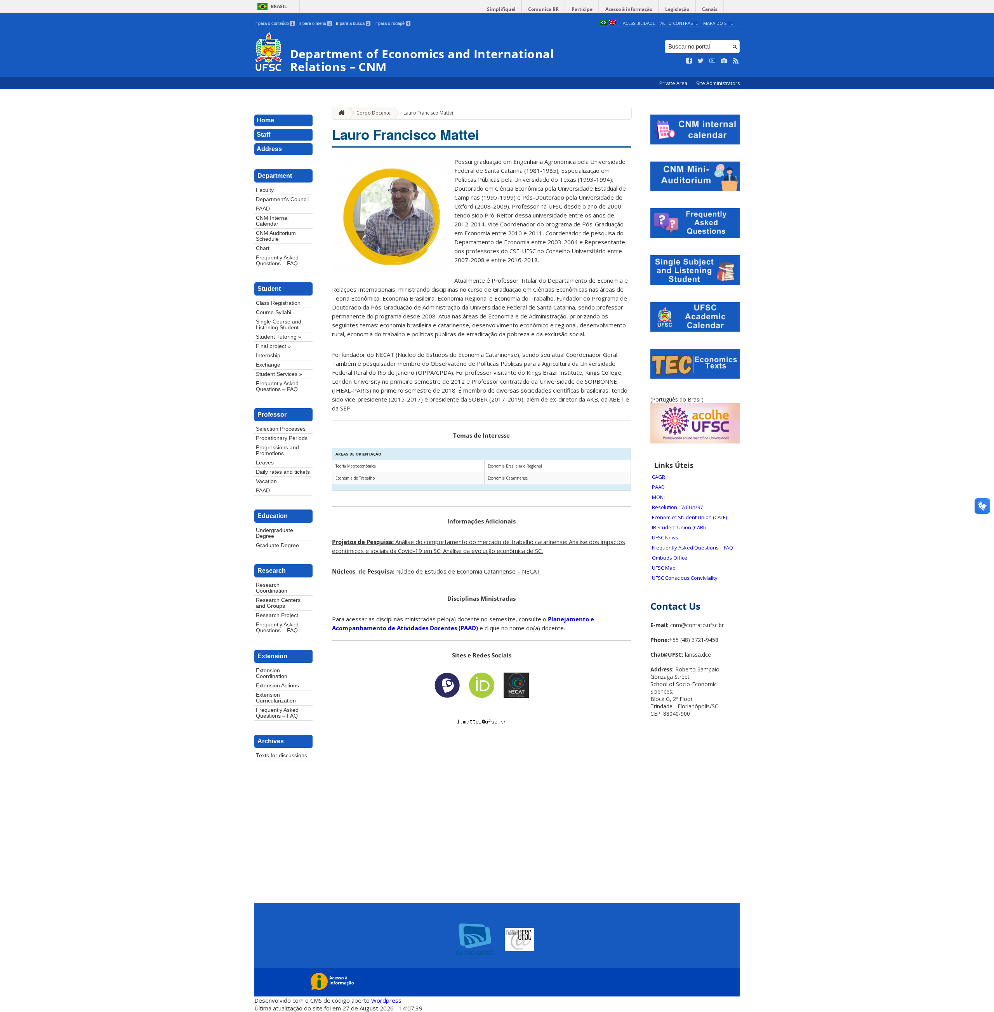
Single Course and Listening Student (278, 324)
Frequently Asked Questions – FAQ (277, 260)
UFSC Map (664, 567)
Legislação (677, 9)
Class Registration (278, 303)
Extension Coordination (271, 673)
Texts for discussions (281, 755)
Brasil (279, 6)
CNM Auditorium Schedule (276, 236)
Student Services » (279, 374)
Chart (262, 248)
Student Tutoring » (278, 337)
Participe (582, 9)
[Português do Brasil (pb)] (603, 23)
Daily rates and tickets (283, 472)
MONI (658, 497)
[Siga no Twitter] (701, 61)
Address (269, 149)
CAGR (658, 476)
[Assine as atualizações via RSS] (736, 61)
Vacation (266, 481)
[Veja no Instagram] (724, 61)
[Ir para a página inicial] (339, 113)
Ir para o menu (315, 23)
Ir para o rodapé (391, 23)
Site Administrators (718, 83)
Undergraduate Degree (274, 533)
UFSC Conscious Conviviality (685, 577)
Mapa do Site (718, 23)
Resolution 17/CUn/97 (677, 507)
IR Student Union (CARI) (679, 527)
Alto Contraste (679, 23)
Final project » (273, 346)
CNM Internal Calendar (272, 221)
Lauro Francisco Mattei (428, 113)
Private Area (673, 83)
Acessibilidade (639, 23)
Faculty (265, 190)
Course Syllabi (273, 312)
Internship (268, 355)
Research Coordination (271, 588)
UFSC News (665, 537)
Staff (263, 134)
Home (265, 120)
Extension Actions (277, 686)
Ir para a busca (352, 23)
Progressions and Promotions (277, 450)
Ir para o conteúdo (274, 23)
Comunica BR (543, 9)
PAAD (263, 209)
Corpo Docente (373, 113)
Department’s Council (282, 199)
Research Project (277, 615)
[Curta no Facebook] (689, 61)
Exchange (268, 365)
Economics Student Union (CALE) (689, 517)
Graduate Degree (277, 545)
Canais (710, 9)
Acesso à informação (628, 9)
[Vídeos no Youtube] (712, 61)
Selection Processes (281, 429)
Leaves (265, 463)
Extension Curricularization (276, 698)
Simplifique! (501, 9)
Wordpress (386, 1000)
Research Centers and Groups (278, 603)
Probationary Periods (282, 438)
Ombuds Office (669, 557)
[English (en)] (612, 23)
